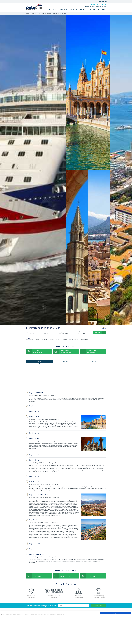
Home (27, 13)
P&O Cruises (41, 13)
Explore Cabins (66, 361)
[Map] (66, 376)
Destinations (92, 9)
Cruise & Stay (73, 9)
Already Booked (103, 1)
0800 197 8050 (81, 333)
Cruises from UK (62, 9)
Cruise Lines (82, 9)
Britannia (49, 13)
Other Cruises (93, 361)
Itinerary (39, 361)
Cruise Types (101, 9)
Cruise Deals (52, 9)
